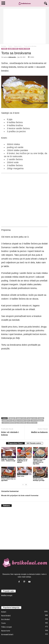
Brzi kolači (5, 619)
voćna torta (32, 423)
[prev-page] (23, 484)
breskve (11, 418)
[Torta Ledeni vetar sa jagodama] (8, 472)
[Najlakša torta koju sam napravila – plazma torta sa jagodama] (40, 452)
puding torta (7, 420)
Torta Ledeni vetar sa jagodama (8, 479)
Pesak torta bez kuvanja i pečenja (38, 479)
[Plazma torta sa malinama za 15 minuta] (24, 452)
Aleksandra (12, 57)
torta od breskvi (37, 420)
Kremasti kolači (7, 634)
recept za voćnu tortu (21, 420)
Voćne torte (24, 48)
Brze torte (21, 457)
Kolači (3, 612)
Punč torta (20, 476)
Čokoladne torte (7, 457)
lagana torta (21, 418)
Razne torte (18, 46)
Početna (3, 46)
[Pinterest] (24, 582)
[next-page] (26, 484)
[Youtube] (29, 582)
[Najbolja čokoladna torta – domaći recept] (8, 452)
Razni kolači (6, 616)
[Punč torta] (24, 471)
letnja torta (32, 418)
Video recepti (6, 627)
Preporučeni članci (15, 443)
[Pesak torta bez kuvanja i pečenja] (40, 472)
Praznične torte (22, 474)
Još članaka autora (34, 443)
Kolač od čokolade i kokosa (10, 433)
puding (41, 418)
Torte (10, 46)
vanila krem (22, 423)
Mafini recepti (6, 595)
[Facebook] (19, 582)
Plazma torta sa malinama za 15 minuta (22, 460)
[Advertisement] (24, 26)
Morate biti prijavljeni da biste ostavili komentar (19, 495)
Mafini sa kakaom (39, 432)
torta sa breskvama (9, 423)
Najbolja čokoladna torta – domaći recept (8, 460)
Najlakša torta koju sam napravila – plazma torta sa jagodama (39, 461)
